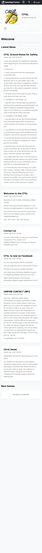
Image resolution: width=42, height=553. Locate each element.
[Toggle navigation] (5, 28)
